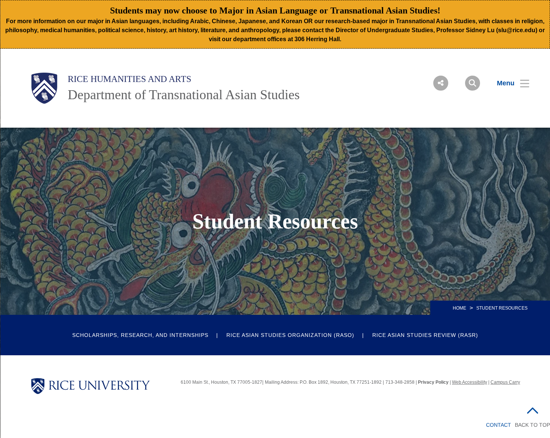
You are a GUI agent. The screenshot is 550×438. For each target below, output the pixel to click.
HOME (459, 308)
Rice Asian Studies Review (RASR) (425, 335)
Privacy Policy (433, 382)
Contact (498, 425)
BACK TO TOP (532, 425)
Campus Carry (505, 382)
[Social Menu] (440, 83)
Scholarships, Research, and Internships (140, 335)
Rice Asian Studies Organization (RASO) (290, 335)
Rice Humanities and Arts (129, 79)
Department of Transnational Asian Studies (184, 94)
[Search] (472, 83)
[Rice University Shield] (44, 88)
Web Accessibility (469, 382)
